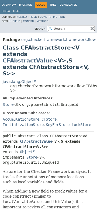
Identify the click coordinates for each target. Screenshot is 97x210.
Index (6, 10)
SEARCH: (40, 28)
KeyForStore (58, 124)
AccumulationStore (21, 119)
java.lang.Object (18, 81)
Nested (21, 16)
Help (16, 10)
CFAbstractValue (28, 60)
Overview (9, 4)
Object (26, 152)
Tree (53, 4)
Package (25, 4)
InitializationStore (23, 124)
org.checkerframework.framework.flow (58, 39)
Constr (45, 16)
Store (8, 104)
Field (33, 16)
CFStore (49, 119)
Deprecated (68, 4)
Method (59, 16)
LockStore (81, 124)
